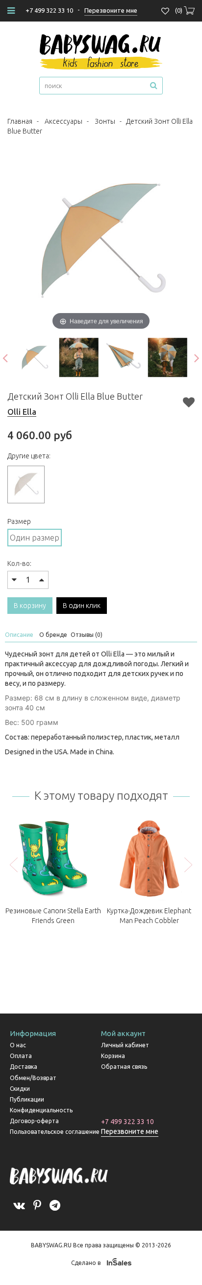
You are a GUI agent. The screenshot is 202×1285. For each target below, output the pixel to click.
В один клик (82, 605)
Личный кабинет (125, 1045)
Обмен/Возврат (33, 1078)
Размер (19, 521)
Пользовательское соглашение (55, 1131)
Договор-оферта (34, 1121)
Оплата (21, 1056)
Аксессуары (63, 121)
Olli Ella (21, 411)
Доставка (23, 1066)
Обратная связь (124, 1066)
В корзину (30, 605)
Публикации (27, 1099)
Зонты (105, 121)
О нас (18, 1045)
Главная (19, 121)
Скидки (20, 1088)
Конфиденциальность (41, 1110)
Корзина (113, 1056)
